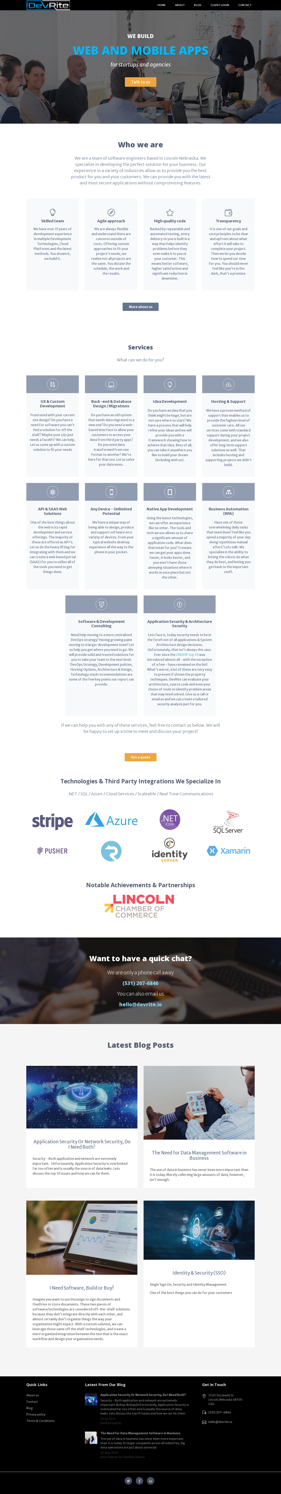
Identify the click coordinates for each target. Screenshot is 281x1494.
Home (162, 5)
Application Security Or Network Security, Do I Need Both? (82, 1144)
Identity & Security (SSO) (199, 1273)
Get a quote (140, 757)
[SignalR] (111, 849)
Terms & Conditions (40, 1421)
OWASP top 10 (187, 655)
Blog (197, 5)
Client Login (220, 5)
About (180, 5)
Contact (245, 5)
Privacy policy (35, 1414)
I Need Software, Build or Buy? (82, 1288)
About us (32, 1395)
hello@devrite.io (140, 1004)
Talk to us (140, 81)
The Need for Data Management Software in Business (199, 1155)
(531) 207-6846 (140, 983)
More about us (140, 307)
